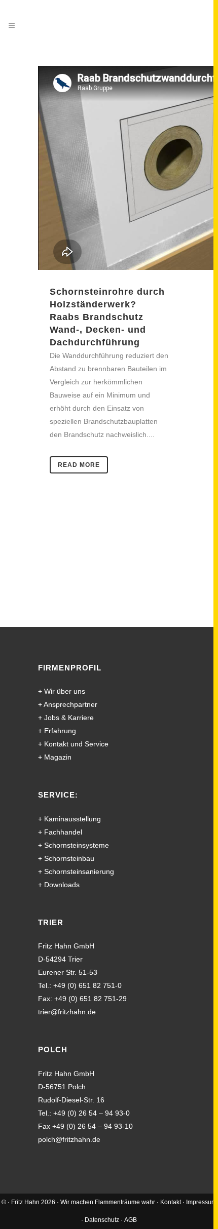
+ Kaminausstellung (69, 819)
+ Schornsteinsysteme (73, 845)
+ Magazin (54, 757)
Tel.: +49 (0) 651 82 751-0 (80, 985)
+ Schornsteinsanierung (76, 871)
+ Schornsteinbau (66, 858)
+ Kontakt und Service (73, 744)
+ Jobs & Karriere (66, 717)
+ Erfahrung (57, 731)
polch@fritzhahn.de (69, 1139)
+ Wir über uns (61, 691)
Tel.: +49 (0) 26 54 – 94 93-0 (84, 1113)
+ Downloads (59, 885)
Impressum (201, 1202)
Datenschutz (102, 1219)
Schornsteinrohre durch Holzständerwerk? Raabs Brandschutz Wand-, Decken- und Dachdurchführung (107, 317)
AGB (130, 1219)
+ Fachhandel (60, 832)
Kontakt (170, 1202)
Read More (79, 464)
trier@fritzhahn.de (67, 1012)
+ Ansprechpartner (67, 704)
